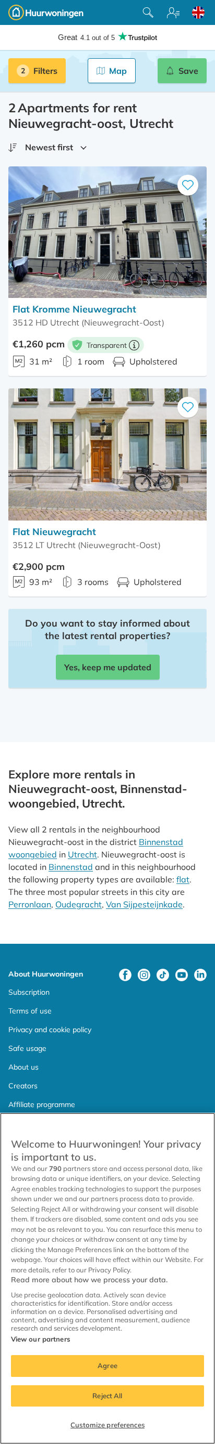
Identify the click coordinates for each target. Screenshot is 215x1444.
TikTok (163, 975)
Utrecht (82, 854)
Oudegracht (78, 904)
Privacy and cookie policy (49, 1029)
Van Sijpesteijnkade (144, 904)
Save (188, 71)
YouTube (181, 975)
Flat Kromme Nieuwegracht (74, 309)
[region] (107, 1278)
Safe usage (27, 1048)
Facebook (125, 975)
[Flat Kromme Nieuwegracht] (107, 232)
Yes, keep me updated (107, 667)
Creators (23, 1085)
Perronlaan (29, 904)
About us (23, 1067)
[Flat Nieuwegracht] (107, 454)
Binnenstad (71, 867)
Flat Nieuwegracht (54, 532)
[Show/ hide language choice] (198, 12)
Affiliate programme (41, 1104)
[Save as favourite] (187, 185)
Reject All (107, 1395)
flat (182, 879)
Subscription (29, 992)
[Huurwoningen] (45, 12)
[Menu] (173, 12)
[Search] (148, 12)
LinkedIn (200, 975)
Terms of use (30, 1011)
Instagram (144, 975)
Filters (45, 71)
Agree (107, 1365)
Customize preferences (107, 1425)
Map (118, 71)
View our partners (40, 1339)
